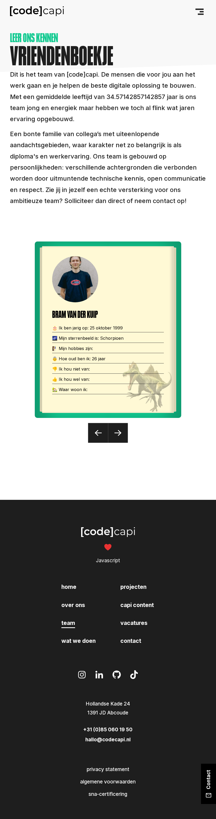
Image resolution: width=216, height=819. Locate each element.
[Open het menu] (199, 11)
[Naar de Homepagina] (37, 11)
